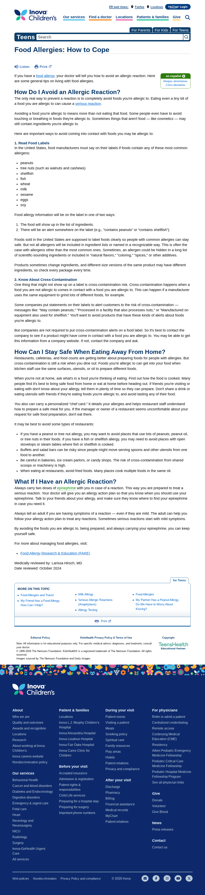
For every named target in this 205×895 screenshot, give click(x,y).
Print (43, 67)
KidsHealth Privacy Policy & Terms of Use (106, 637)
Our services (74, 17)
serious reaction (88, 104)
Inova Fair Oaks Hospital (76, 744)
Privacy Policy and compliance (80, 878)
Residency (159, 744)
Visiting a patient (117, 722)
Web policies (20, 878)
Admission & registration (76, 779)
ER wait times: (119, 6)
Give (177, 17)
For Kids (161, 30)
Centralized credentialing (170, 722)
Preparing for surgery (74, 807)
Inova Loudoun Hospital (76, 739)
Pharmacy (113, 792)
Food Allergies (145, 594)
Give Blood (160, 812)
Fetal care (19, 809)
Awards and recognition (29, 728)
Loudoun (157, 6)
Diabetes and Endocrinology (32, 791)
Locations (124, 17)
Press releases (162, 829)
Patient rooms (115, 716)
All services (20, 859)
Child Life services (72, 795)
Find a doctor (100, 17)
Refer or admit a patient (168, 716)
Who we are (20, 716)
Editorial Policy (40, 637)
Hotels (110, 757)
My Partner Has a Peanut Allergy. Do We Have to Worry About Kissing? (157, 604)
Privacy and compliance (123, 769)
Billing (110, 798)
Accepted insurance (73, 773)
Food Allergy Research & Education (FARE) (55, 553)
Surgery (18, 843)
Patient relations (117, 763)
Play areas (113, 751)
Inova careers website (27, 756)
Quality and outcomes (27, 722)
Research (19, 740)
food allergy (45, 76)
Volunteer (159, 806)
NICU (16, 831)
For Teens (181, 30)
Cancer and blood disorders (32, 786)
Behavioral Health (25, 780)
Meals (110, 728)
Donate (157, 800)
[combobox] (109, 37)
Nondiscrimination (44, 878)
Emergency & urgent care (30, 803)
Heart (16, 815)
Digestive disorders (26, 797)
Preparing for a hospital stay (79, 801)
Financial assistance (120, 804)
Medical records (117, 810)
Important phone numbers (77, 813)
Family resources (118, 745)
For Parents (141, 30)
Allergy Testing (87, 610)
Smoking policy (116, 734)
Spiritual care (115, 740)
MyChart (112, 816)
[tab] (179, 580)
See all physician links (168, 782)
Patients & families (153, 17)
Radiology (19, 837)
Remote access (163, 728)
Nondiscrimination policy (29, 762)
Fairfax (139, 6)
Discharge (113, 787)
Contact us (159, 847)
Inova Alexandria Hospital (77, 733)
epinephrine (66, 488)
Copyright (168, 637)
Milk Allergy (85, 594)
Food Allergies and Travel (37, 595)
